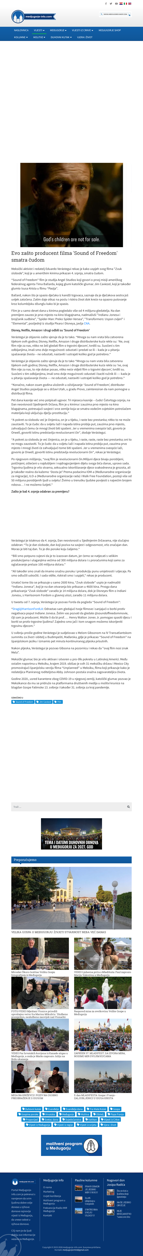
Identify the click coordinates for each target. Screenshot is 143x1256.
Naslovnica (21, 30)
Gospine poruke (29, 1114)
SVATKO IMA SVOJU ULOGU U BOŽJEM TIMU (91, 1215)
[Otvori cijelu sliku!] (71, 204)
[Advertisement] (71, 75)
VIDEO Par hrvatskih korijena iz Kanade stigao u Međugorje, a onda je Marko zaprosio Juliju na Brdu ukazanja (39, 1056)
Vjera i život (84, 37)
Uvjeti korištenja (52, 1196)
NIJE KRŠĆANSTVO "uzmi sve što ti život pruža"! (124, 1215)
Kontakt (47, 1215)
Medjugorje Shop (110, 30)
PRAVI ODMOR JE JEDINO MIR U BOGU (92, 1189)
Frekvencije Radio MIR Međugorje (55, 1209)
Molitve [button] (38, 37)
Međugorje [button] (57, 30)
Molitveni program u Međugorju (54, 1202)
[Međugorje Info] (33, 16)
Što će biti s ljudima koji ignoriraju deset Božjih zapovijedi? (123, 1196)
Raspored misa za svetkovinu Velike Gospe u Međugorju (100, 1013)
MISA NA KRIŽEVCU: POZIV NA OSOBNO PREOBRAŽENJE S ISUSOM (34, 1097)
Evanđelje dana (74, 1109)
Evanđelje (53, 1109)
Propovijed (32, 1119)
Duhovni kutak (33, 1109)
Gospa (116, 1109)
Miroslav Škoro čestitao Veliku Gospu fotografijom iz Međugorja (33, 973)
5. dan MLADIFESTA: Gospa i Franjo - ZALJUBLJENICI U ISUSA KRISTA (95, 1097)
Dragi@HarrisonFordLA (28, 609)
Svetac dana (51, 1119)
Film (59, 701)
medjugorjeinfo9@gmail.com (76, 1249)
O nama (47, 1187)
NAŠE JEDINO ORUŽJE (124, 1204)
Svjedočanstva (73, 1119)
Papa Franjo (117, 1114)
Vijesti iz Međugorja (39, 1124)
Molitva (85, 1114)
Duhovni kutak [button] (60, 37)
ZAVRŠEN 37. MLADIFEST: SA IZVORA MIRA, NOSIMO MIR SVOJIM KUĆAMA (99, 1055)
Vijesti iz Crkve (111, 1119)
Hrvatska (50, 1114)
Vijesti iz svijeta (88, 1124)
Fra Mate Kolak (98, 1109)
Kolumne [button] (19, 37)
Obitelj (100, 1114)
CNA (86, 323)
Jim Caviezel (45, 701)
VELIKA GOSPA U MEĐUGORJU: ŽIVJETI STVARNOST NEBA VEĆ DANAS (58, 932)
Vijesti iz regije (65, 1124)
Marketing (48, 1191)
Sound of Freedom (24, 701)
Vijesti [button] (38, 30)
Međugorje (68, 1114)
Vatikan (92, 1119)
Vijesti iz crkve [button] (81, 30)
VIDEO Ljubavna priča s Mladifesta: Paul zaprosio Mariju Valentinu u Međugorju (102, 973)
